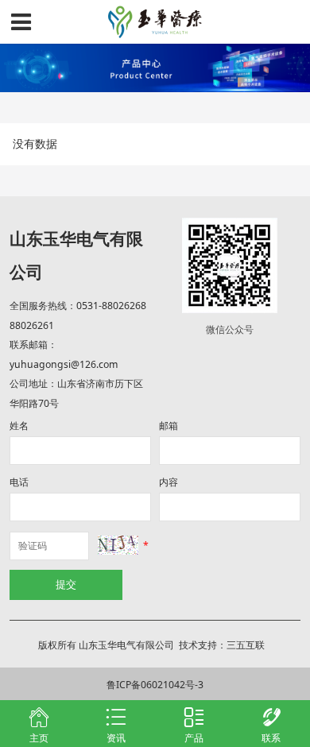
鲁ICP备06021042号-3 (155, 684)
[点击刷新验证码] (118, 545)
